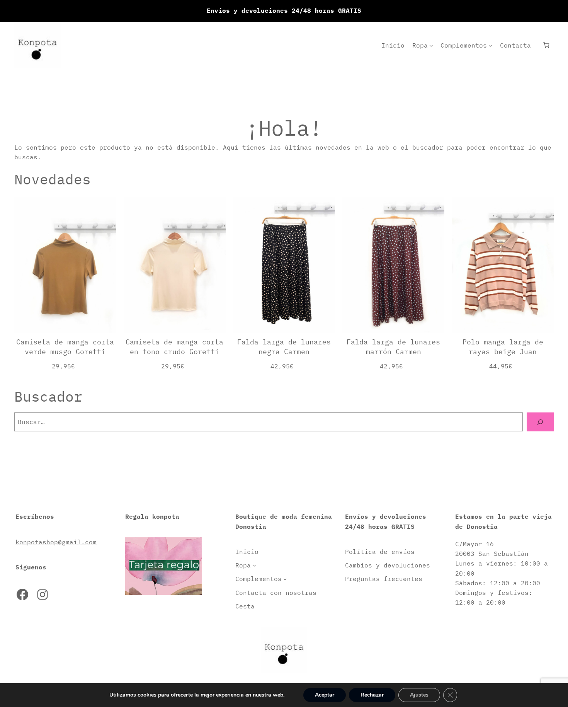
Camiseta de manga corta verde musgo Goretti (65, 346)
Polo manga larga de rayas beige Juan (503, 346)
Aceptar (324, 694)
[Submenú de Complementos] (490, 45)
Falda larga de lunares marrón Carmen (393, 346)
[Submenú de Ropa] (431, 45)
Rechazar (372, 694)
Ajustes (419, 694)
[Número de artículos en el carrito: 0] (546, 45)
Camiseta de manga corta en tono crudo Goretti (174, 346)
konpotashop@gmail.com (56, 542)
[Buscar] (540, 421)
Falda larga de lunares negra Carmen (284, 346)
